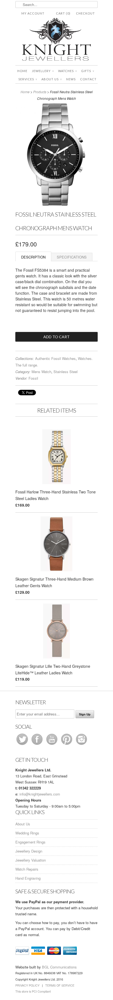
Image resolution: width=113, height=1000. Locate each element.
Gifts (87, 71)
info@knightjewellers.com (39, 794)
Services (27, 79)
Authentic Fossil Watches (55, 358)
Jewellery (43, 71)
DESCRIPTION (33, 257)
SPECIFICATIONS (72, 257)
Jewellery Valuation (30, 860)
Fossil (33, 378)
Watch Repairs (26, 869)
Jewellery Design (28, 851)
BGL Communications (59, 967)
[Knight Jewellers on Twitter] (22, 744)
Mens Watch (41, 371)
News (71, 79)
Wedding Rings (27, 833)
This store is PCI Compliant (33, 991)
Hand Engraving (28, 878)
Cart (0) (63, 13)
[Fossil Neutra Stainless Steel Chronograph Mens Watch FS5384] (56, 204)
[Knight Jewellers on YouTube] (52, 744)
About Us (51, 79)
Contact (88, 79)
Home (22, 71)
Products (39, 91)
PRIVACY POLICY (27, 985)
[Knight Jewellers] (56, 40)
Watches (67, 71)
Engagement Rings (30, 842)
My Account (32, 13)
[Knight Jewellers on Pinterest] (67, 744)
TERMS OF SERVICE (59, 985)
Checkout (85, 13)
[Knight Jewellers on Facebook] (37, 744)
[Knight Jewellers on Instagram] (81, 744)
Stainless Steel (65, 371)
